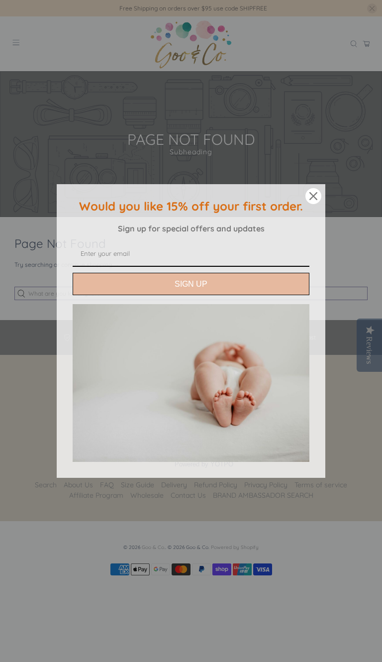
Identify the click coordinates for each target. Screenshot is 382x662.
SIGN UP (191, 284)
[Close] (313, 196)
